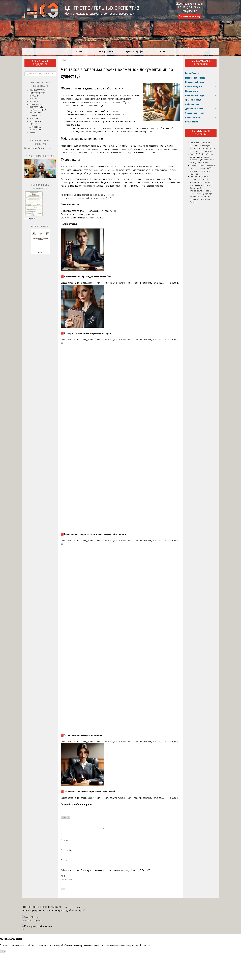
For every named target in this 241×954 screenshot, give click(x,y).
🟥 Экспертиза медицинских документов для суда (86, 333)
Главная (78, 51)
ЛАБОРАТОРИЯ (35, 130)
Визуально (64, 817)
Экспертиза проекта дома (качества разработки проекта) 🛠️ (88, 211)
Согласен (3, 951)
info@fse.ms (189, 11)
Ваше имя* (65, 840)
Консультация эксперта (201, 132)
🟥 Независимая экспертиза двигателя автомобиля (86, 276)
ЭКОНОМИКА (34, 99)
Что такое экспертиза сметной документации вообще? (86, 198)
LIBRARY (32, 132)
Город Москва (192, 73)
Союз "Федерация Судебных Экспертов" (66, 910)
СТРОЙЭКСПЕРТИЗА (37, 90)
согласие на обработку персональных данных (89, 870)
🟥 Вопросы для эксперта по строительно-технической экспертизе (93, 534)
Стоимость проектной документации (77, 214)
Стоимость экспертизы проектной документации (83, 217)
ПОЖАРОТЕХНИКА (36, 107)
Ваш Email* (65, 834)
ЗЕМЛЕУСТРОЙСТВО (37, 93)
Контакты (162, 51)
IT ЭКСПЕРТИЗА (35, 116)
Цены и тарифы (134, 51)
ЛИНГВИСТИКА (35, 113)
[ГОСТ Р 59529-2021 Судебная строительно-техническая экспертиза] (40, 254)
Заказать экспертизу (189, 16)
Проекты (64, 60)
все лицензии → (31, 218)
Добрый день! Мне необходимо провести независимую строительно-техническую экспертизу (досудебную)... (201, 182)
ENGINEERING (34, 96)
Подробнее (144, 945)
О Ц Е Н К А (33, 101)
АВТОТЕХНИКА (35, 127)
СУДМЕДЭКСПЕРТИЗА (37, 110)
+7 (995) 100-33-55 (189, 7)
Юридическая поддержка (40, 62)
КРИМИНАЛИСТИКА (37, 104)
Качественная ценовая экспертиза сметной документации (87, 194)
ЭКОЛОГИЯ (33, 118)
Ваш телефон (66, 850)
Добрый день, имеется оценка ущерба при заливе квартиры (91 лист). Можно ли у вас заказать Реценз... (201, 196)
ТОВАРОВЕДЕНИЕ (36, 121)
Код (68, 817)
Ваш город (65, 860)
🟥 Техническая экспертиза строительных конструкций (88, 791)
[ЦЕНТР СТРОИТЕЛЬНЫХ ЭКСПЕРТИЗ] (40, 17)
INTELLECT (33, 124)
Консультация (106, 51)
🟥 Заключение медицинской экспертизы (81, 735)
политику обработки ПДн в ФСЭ (135, 870)
